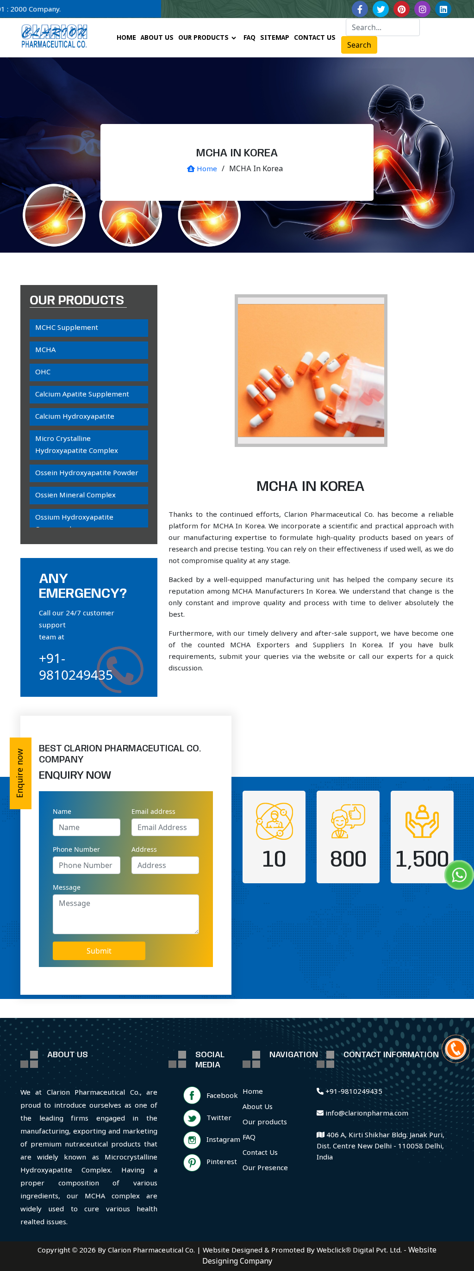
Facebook (222, 1096)
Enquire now (20, 773)
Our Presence (265, 1168)
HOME (126, 38)
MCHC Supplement (66, 328)
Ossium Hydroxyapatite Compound (74, 523)
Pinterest (221, 1162)
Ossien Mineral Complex (75, 495)
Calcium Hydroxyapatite (74, 417)
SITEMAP (274, 38)
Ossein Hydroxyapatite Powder (86, 473)
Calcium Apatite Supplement (82, 394)
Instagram (223, 1140)
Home (206, 169)
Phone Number (76, 849)
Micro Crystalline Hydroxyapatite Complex (76, 445)
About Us (258, 1107)
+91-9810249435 (76, 666)
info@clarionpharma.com (366, 1113)
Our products (265, 1122)
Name (62, 811)
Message (67, 887)
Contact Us (260, 1153)
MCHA (45, 350)
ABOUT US (157, 38)
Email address (153, 811)
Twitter (218, 1118)
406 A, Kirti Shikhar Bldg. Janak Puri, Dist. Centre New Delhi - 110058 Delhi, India (380, 1146)
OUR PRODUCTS (203, 38)
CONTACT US (315, 38)
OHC (42, 372)
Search (359, 45)
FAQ (249, 38)
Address (144, 849)
